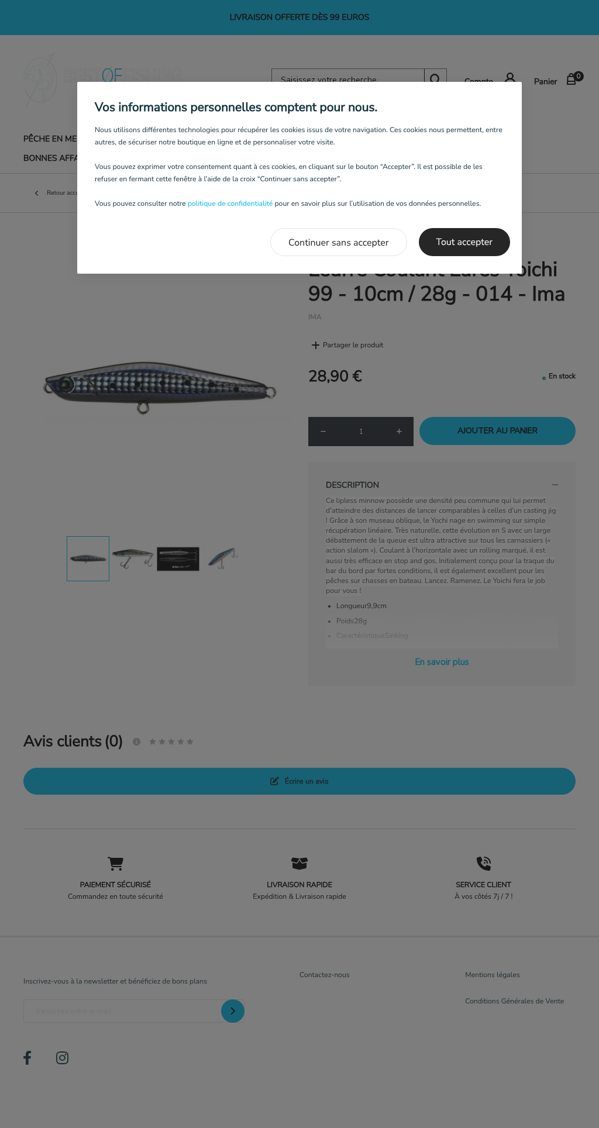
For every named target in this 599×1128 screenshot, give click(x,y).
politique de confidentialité (230, 204)
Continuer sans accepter (338, 242)
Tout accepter (464, 242)
